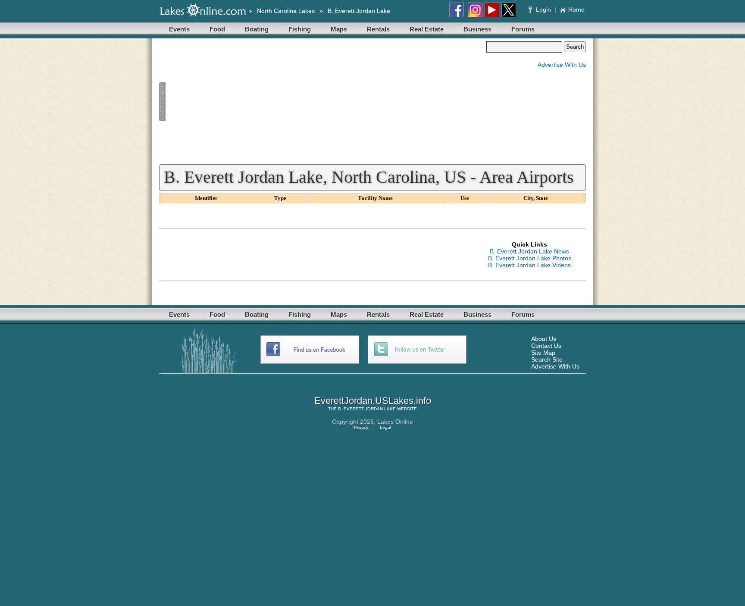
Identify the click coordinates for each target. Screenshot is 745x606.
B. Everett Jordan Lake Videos (529, 265)
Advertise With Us (562, 64)
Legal (385, 427)
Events (179, 29)
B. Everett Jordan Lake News (529, 251)
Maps (339, 29)
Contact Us (546, 345)
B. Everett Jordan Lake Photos (529, 258)
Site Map (543, 352)
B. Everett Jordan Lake (359, 10)
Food (217, 29)
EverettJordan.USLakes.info (372, 400)
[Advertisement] (322, 101)
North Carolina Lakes (286, 10)
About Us (543, 338)
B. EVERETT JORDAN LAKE (367, 408)
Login (543, 9)
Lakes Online (395, 421)
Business (477, 29)
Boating (257, 29)
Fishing (299, 29)
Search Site (547, 359)
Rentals (378, 29)
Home (576, 9)
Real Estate (427, 29)
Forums (523, 29)
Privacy (361, 427)
